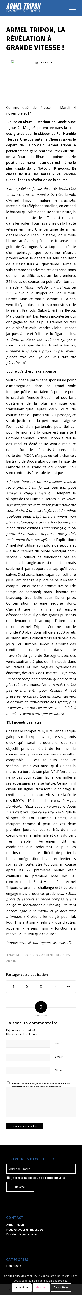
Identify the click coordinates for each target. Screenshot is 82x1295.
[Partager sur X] (27, 986)
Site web (59, 1070)
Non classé (13, 1266)
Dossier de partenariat (21, 1234)
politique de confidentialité (46, 1178)
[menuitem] (70, 8)
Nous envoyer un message (24, 1229)
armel (11, 960)
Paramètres (61, 1287)
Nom (58, 1043)
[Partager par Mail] (69, 986)
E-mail (59, 1056)
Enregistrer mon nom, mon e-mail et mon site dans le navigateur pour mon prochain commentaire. (41, 1085)
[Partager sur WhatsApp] (41, 986)
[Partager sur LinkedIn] (55, 986)
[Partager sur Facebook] (13, 986)
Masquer (41, 1287)
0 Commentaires (48, 955)
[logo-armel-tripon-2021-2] (34, 8)
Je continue (22, 1287)
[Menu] (70, 8)
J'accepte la (39, 1178)
